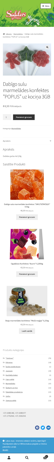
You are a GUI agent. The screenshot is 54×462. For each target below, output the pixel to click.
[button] (47, 47)
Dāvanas (9, 362)
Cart (41, 455)
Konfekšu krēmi (12, 375)
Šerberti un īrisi (12, 388)
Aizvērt (5, 450)
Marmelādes (18, 34)
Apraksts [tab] (7, 141)
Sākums (9, 34)
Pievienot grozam (24, 117)
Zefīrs (8, 396)
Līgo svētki (10, 379)
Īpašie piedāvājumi (13, 367)
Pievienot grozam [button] (27, 217)
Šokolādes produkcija (14, 392)
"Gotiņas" (10, 358)
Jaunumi (9, 371)
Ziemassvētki (11, 400)
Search (27, 458)
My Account (9, 458)
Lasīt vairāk (27, 331)
